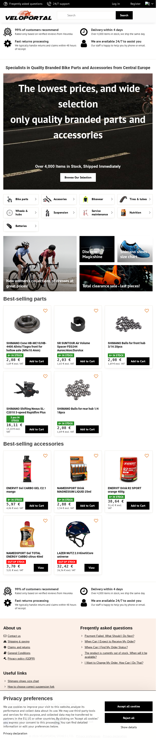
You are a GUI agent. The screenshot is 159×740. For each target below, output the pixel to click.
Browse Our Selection (78, 177)
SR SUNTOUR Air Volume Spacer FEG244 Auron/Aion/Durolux (73, 346)
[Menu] (151, 15)
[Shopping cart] (141, 15)
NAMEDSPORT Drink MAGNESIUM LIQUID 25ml (74, 489)
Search (124, 15)
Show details (129, 727)
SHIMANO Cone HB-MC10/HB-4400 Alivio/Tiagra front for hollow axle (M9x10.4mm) (26, 346)
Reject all (128, 718)
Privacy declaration (15, 733)
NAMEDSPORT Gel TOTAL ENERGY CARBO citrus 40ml (24, 554)
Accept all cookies (128, 706)
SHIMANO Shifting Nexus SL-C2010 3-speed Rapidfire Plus (26, 410)
